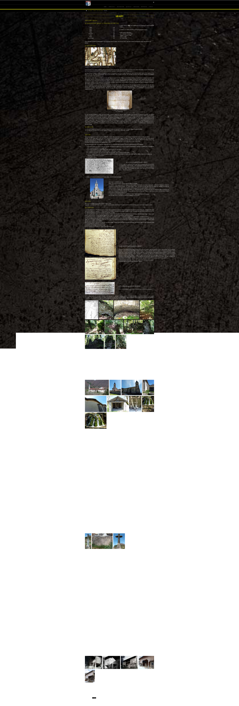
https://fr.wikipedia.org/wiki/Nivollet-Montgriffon (94, 561)
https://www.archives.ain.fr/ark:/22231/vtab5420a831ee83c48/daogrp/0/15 (99, 558)
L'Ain (105, 6)
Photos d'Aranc (91, 615)
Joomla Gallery (115, 350)
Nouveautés (144, 6)
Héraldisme (136, 6)
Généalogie (111, 6)
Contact (151, 6)
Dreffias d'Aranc (92, 652)
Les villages (100, 10)
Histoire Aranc (91, 21)
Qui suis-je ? (129, 6)
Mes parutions (120, 6)
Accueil (90, 10)
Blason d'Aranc (91, 572)
